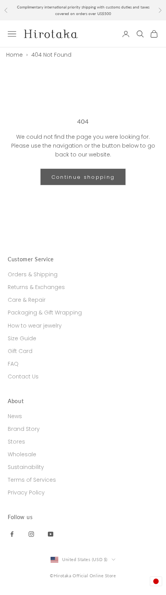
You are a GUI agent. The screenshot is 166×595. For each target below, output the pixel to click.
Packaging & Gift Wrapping (45, 312)
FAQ (13, 364)
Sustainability (26, 467)
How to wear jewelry (35, 325)
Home (14, 55)
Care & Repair (27, 300)
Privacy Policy (26, 492)
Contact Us (23, 376)
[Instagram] (31, 534)
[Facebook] (12, 534)
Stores (16, 441)
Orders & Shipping (33, 274)
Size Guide (22, 338)
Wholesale (22, 454)
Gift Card (20, 351)
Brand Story (24, 429)
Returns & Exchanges (36, 287)
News (15, 416)
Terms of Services (32, 480)
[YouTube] (50, 534)
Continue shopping (83, 177)
